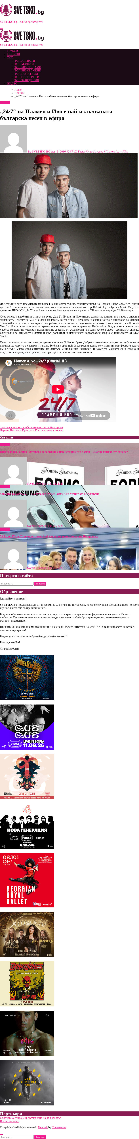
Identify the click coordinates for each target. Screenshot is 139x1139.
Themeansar (59, 1127)
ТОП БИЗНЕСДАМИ (27, 67)
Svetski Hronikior (37, 483)
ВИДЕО (12, 83)
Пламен (110, 151)
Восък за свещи (9, 1121)
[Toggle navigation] (1, 29)
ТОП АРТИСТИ (24, 60)
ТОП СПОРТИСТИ (26, 77)
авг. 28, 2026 (55, 483)
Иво (89, 151)
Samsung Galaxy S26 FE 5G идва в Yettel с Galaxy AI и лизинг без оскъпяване (49, 493)
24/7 (70, 151)
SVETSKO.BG (41, 151)
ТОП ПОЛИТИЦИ (26, 73)
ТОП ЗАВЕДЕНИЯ (26, 80)
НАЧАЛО (13, 50)
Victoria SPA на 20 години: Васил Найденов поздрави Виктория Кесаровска (49, 536)
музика (99, 151)
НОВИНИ (13, 54)
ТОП (10, 57)
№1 (126, 151)
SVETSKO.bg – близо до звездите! (21, 21)
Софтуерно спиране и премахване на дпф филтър (30, 1117)
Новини (5, 102)
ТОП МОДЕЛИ (24, 63)
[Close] (1, 1134)
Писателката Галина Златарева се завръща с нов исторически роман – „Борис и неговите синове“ (64, 451)
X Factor (80, 151)
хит (119, 151)
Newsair (43, 1127)
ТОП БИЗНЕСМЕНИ (27, 70)
